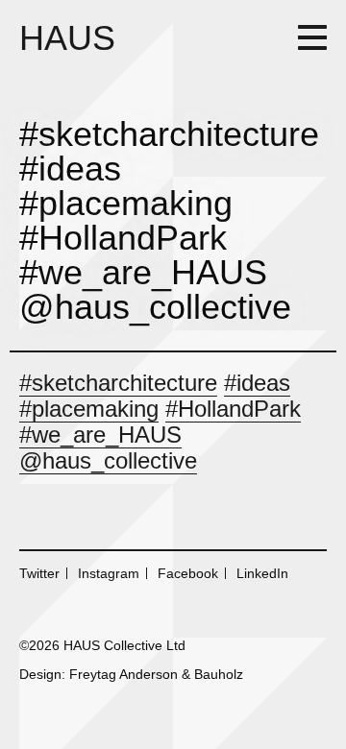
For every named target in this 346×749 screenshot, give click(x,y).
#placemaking (89, 409)
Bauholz (218, 674)
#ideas (257, 383)
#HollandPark (233, 409)
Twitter (39, 573)
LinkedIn (262, 573)
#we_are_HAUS (100, 434)
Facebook (188, 573)
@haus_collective (108, 460)
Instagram (108, 573)
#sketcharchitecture (118, 383)
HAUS (67, 38)
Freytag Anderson (123, 674)
